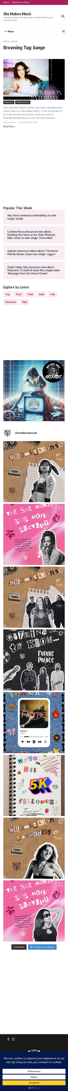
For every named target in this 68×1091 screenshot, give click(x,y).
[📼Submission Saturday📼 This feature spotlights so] (34, 848)
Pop (8, 294)
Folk (53, 294)
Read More (9, 126)
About (6, 2)
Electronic (11, 302)
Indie (41, 294)
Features (8, 102)
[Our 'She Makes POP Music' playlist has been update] (34, 911)
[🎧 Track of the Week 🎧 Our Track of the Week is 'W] (34, 722)
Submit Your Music (21, 2)
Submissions (22, 102)
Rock (18, 294)
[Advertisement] (34, 167)
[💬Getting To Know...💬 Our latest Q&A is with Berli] (34, 659)
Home (6, 41)
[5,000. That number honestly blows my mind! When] (34, 785)
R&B (24, 302)
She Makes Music (17, 13)
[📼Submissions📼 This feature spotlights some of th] (34, 471)
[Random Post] (63, 31)
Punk (30, 294)
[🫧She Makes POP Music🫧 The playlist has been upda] (34, 534)
